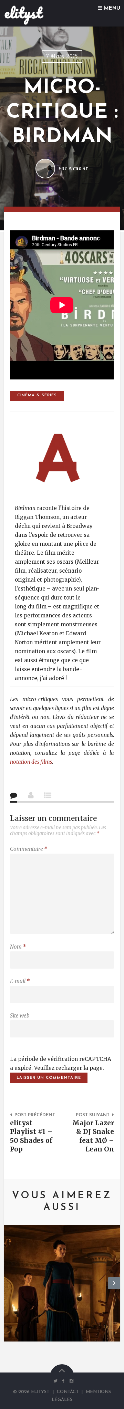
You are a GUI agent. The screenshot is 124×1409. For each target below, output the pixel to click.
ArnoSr (79, 168)
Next (114, 1288)
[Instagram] (70, 1381)
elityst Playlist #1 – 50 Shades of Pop (31, 1136)
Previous (10, 1288)
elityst (23, 12)
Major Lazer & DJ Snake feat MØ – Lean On (93, 1136)
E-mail (20, 981)
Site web (19, 1015)
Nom (18, 946)
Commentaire (28, 849)
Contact (68, 1392)
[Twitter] (55, 1381)
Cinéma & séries (37, 395)
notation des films (31, 762)
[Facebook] (63, 1381)
